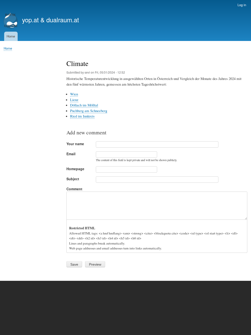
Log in (242, 4)
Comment (74, 188)
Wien (74, 93)
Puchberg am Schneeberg (88, 110)
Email (70, 153)
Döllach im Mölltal (84, 105)
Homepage (75, 168)
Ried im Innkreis (82, 116)
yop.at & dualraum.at (50, 19)
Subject (72, 178)
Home (11, 36)
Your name (75, 143)
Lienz (74, 99)
